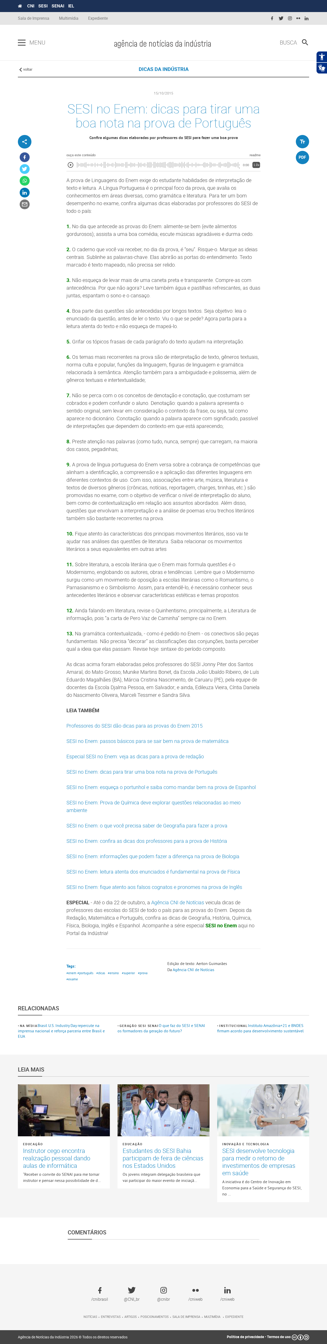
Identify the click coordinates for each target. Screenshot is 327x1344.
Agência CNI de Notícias (178, 902)
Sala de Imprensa (33, 18)
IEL (71, 6)
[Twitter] (25, 169)
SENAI (58, 6)
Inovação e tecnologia (245, 1144)
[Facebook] (25, 157)
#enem (71, 973)
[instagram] (290, 18)
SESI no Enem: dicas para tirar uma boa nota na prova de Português (141, 771)
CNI (30, 6)
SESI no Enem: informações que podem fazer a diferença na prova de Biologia (152, 856)
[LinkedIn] (25, 193)
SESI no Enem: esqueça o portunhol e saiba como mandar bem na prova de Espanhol (161, 787)
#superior (128, 973)
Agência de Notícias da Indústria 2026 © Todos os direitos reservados (72, 1337)
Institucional (233, 1026)
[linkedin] (306, 18)
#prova (142, 973)
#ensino (113, 973)
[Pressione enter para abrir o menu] (22, 43)
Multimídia (68, 18)
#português (85, 973)
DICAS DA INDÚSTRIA (164, 69)
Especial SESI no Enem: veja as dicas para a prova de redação (135, 756)
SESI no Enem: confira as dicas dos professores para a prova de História (146, 840)
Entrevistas (111, 1316)
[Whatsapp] (25, 181)
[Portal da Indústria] (20, 6)
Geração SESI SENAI (139, 1026)
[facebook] (272, 18)
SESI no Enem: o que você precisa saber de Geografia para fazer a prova (146, 825)
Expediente (98, 18)
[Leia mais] (64, 1110)
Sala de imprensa (186, 1316)
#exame (72, 979)
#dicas (100, 973)
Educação (33, 1144)
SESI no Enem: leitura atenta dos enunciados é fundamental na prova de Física (153, 871)
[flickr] (298, 18)
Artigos (130, 1316)
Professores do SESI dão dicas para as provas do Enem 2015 (134, 725)
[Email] (25, 204)
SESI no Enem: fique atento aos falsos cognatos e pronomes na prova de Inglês (154, 887)
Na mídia (28, 1026)
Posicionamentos (155, 1316)
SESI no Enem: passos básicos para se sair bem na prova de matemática (147, 741)
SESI (43, 6)
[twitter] (281, 18)
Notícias (90, 1316)
